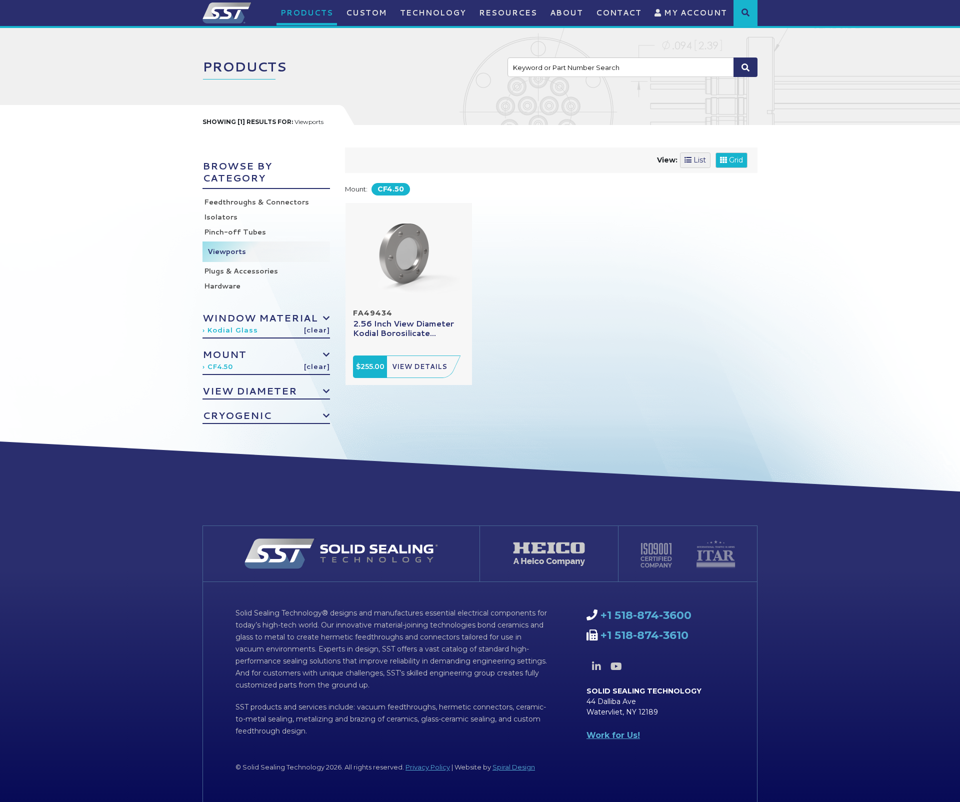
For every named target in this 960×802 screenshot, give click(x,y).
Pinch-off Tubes (235, 232)
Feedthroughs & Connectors (256, 202)
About (566, 13)
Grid (735, 160)
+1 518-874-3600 (646, 615)
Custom (366, 13)
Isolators (221, 217)
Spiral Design (513, 767)
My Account (694, 13)
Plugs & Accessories (241, 271)
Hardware (222, 286)
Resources (508, 13)
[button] (746, 12)
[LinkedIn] (596, 667)
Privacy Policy (428, 767)
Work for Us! (613, 735)
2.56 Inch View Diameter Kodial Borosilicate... (403, 328)
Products (306, 13)
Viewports (227, 251)
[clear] (317, 330)
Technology (433, 13)
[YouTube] (616, 667)
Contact (619, 13)
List (699, 160)
